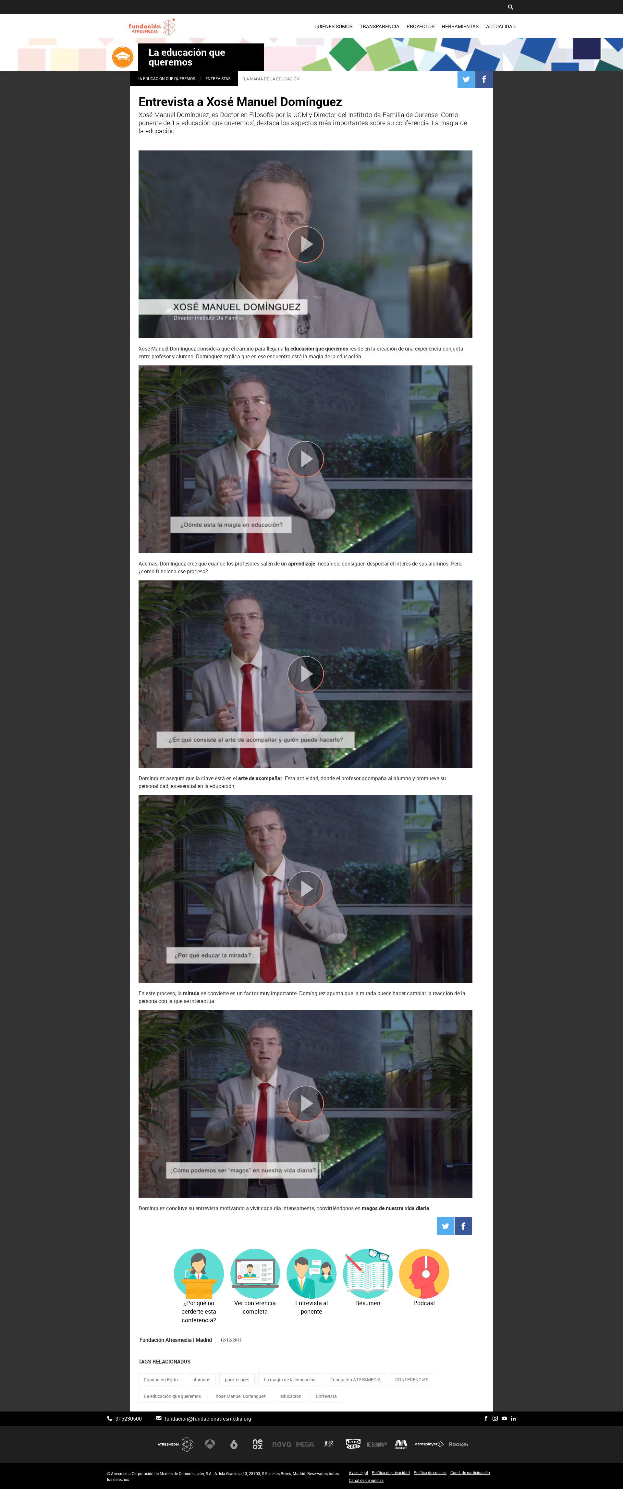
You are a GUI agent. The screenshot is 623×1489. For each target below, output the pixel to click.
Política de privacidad (391, 1472)
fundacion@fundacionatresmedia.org (208, 1418)
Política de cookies (430, 1472)
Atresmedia (176, 1444)
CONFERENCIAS (412, 1379)
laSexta (234, 1444)
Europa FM (377, 1444)
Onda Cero (353, 1444)
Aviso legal (358, 1472)
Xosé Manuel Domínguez (240, 1396)
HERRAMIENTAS (460, 26)
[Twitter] (466, 79)
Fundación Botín (161, 1379)
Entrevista (326, 1396)
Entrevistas (217, 78)
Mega (305, 1444)
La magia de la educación (290, 1379)
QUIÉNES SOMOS (333, 26)
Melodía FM (401, 1444)
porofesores (237, 1379)
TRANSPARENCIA (379, 26)
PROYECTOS (420, 26)
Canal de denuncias (366, 1480)
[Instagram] (495, 1419)
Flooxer (458, 1444)
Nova (281, 1444)
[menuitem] (333, 26)
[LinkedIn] (513, 1419)
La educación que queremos (187, 57)
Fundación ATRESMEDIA (355, 1379)
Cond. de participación (470, 1472)
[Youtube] (504, 1419)
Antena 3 (210, 1444)
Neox (257, 1444)
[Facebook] (484, 79)
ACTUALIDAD (501, 26)
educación (290, 1396)
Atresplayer (429, 1444)
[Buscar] (511, 6)
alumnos (201, 1379)
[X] (477, 1419)
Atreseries (329, 1444)
